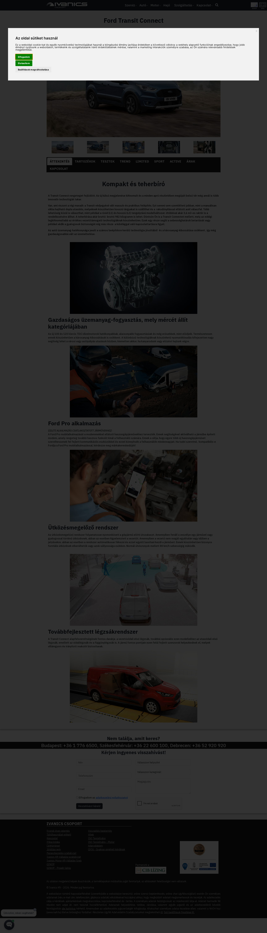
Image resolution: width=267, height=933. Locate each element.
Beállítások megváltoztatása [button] (33, 69)
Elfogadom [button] (24, 57)
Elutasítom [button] (24, 63)
